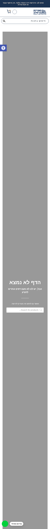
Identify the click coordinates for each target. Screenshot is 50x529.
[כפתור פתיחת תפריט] (3, 12)
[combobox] (25, 21)
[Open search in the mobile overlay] (25, 310)
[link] (3, 48)
